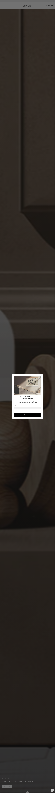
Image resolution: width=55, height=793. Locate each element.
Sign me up (27, 414)
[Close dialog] (41, 376)
